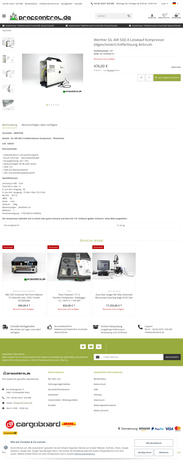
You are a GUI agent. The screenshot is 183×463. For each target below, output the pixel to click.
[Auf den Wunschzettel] (149, 77)
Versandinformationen (59, 389)
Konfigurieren (145, 452)
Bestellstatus (31, 3)
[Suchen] (129, 16)
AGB (96, 389)
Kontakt (78, 3)
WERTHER (176, 67)
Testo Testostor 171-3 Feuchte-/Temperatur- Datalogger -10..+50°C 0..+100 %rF (69, 297)
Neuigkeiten (66, 3)
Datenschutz (100, 384)
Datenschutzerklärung (52, 357)
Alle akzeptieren (154, 443)
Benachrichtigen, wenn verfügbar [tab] (39, 124)
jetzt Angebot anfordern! (168, 77)
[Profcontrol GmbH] (40, 16)
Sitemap (98, 394)
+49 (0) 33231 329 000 (12, 3)
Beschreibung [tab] (9, 124)
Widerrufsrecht (101, 410)
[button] (175, 3)
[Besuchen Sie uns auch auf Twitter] (83, 346)
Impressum (99, 400)
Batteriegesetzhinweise (105, 405)
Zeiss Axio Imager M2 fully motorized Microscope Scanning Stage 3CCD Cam (114, 296)
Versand (110, 70)
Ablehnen (164, 452)
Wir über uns (54, 378)
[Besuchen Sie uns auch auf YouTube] (91, 346)
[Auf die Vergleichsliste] (141, 77)
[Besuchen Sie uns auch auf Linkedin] (99, 346)
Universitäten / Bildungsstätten (63, 400)
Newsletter (53, 394)
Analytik (52, 405)
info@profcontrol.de (49, 3)
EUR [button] (164, 3)
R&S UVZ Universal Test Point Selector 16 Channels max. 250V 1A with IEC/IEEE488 (24, 297)
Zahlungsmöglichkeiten (59, 384)
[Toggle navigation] (4, 16)
